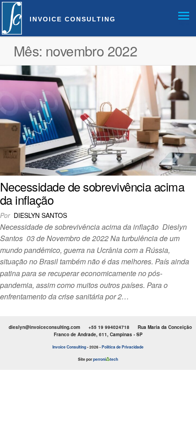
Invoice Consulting (73, 19)
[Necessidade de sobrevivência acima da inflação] (98, 119)
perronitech (106, 359)
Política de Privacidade (123, 347)
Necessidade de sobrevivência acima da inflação (92, 193)
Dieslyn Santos (40, 215)
